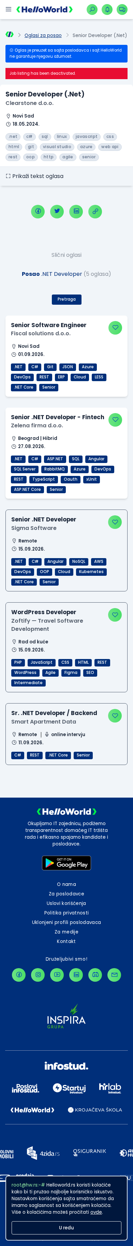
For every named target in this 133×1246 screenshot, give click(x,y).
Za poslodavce (66, 894)
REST (44, 377)
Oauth (70, 479)
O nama (66, 884)
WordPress (25, 672)
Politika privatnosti (66, 913)
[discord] (95, 975)
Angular (96, 459)
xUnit (91, 479)
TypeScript (43, 479)
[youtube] (57, 975)
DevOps (22, 377)
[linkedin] (76, 211)
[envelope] (114, 975)
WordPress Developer (43, 612)
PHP (18, 662)
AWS (98, 561)
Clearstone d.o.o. (29, 103)
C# (34, 367)
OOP (44, 571)
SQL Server (24, 469)
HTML (83, 662)
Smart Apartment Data (43, 722)
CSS (65, 662)
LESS (99, 377)
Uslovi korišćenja (66, 903)
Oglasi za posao (43, 35)
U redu (66, 1228)
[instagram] (38, 975)
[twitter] (57, 211)
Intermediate (28, 683)
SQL (75, 459)
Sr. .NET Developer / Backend (54, 713)
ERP (61, 377)
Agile (50, 672)
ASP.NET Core (27, 489)
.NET (18, 367)
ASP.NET (55, 459)
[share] (95, 211)
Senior (48, 387)
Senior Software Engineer (49, 325)
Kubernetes (91, 571)
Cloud (80, 377)
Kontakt (66, 941)
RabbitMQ (54, 469)
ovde (96, 1212)
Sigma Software (34, 528)
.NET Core (23, 387)
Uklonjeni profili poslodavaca (66, 922)
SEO (90, 672)
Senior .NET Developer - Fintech (57, 417)
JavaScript (42, 662)
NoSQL (78, 561)
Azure (88, 367)
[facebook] (38, 211)
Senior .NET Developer (43, 519)
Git (50, 367)
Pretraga (67, 299)
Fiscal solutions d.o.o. (41, 333)
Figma (70, 672)
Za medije (66, 932)
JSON (67, 367)
